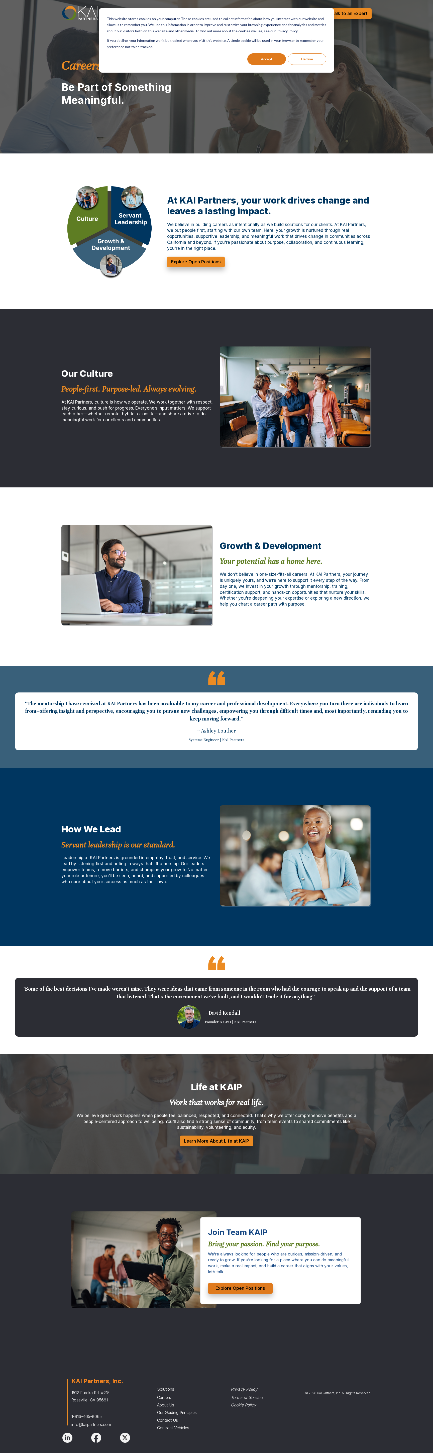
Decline (307, 59)
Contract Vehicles (173, 1427)
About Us (165, 1404)
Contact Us (167, 1420)
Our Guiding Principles (177, 1412)
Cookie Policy (243, 1404)
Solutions (165, 1389)
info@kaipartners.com (91, 1424)
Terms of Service (247, 1397)
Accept (266, 59)
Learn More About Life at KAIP (216, 1141)
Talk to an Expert (350, 13)
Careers (164, 1397)
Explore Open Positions (196, 261)
